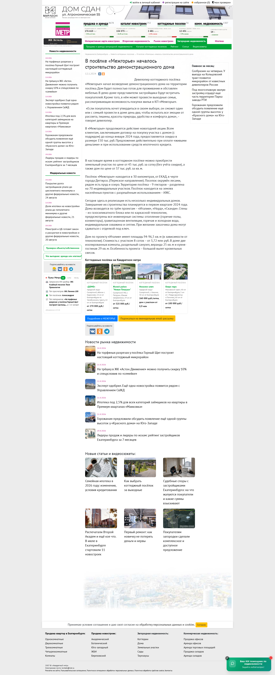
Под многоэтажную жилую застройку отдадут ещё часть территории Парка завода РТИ (208, 95)
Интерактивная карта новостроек (102, 41)
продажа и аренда (96, 23)
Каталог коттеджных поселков (151, 46)
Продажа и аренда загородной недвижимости (109, 46)
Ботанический (99, 643)
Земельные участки (148, 647)
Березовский (98, 655)
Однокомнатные (54, 639)
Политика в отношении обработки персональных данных (110, 670)
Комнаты (50, 655)
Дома (141, 643)
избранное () (202, 2)
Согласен (201, 624)
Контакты (168, 670)
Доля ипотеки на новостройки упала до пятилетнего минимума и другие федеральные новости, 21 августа (62, 213)
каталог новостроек (134, 23)
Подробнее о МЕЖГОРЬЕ (101, 318)
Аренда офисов (192, 643)
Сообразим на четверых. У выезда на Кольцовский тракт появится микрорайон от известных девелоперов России (208, 77)
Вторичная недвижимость (136, 41)
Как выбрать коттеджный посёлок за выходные (138, 485)
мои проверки (222, 2)
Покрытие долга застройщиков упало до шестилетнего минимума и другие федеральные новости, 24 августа (62, 190)
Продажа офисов (193, 639)
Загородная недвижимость (191, 41)
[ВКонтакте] (99, 73)
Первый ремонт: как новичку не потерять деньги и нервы (138, 536)
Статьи (185, 46)
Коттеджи (143, 639)
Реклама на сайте (52, 670)
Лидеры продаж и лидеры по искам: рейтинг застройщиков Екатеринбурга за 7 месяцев (62, 161)
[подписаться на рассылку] (54, 269)
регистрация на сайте (176, 2)
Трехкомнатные (54, 647)
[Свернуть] (227, 658)
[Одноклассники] (103, 73)
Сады (140, 651)
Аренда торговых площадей (199, 647)
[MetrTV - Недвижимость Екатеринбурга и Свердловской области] (63, 28)
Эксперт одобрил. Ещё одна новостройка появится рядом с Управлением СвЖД (61, 104)
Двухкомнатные (54, 643)
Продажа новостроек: (103, 633)
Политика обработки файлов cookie (149, 670)
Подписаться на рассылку (146, 318)
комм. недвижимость (209, 23)
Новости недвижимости (62, 51)
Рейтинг (174, 46)
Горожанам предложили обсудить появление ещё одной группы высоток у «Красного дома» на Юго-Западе (59, 142)
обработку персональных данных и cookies (166, 624)
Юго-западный (99, 647)
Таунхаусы (143, 655)
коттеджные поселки (172, 23)
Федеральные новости (63, 172)
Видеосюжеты (200, 46)
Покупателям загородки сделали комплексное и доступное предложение (176, 541)
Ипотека (219, 41)
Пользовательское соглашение (73, 670)
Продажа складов (194, 651)
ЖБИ (94, 651)
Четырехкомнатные (56, 651)
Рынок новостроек (163, 41)
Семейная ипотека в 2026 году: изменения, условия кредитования (101, 485)
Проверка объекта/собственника (62, 248)
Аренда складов (193, 655)
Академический (100, 639)
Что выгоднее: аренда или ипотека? (64, 256)
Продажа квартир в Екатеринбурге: (65, 633)
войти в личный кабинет (146, 2)
